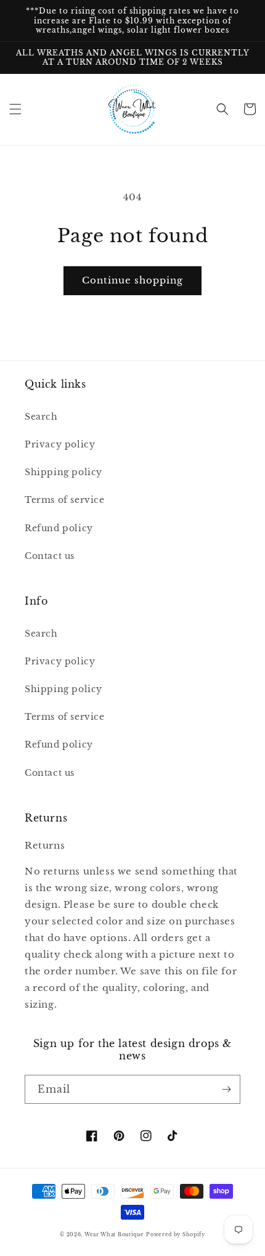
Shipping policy (63, 472)
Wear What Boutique (114, 1234)
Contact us (50, 555)
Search (41, 416)
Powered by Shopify (175, 1234)
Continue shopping (132, 280)
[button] (15, 109)
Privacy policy (60, 444)
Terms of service (65, 499)
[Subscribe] (226, 1089)
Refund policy (59, 528)
